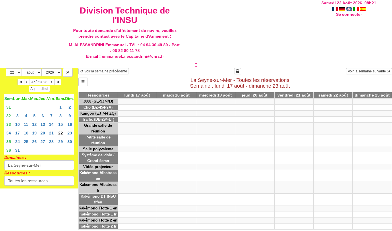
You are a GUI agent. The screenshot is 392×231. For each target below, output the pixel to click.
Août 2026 (39, 82)
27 (42, 141)
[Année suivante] (57, 82)
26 (34, 141)
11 (26, 124)
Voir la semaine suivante (367, 71)
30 (69, 141)
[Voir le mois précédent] (27, 82)
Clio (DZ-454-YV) (98, 107)
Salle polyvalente (98, 149)
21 (51, 133)
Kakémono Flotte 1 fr (98, 214)
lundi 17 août (137, 95)
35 (8, 141)
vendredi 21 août (294, 95)
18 (26, 133)
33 (8, 124)
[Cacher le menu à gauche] (83, 82)
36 (8, 150)
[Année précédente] (21, 82)
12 (34, 124)
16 (69, 124)
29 (60, 141)
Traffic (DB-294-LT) (98, 119)
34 (8, 133)
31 (8, 107)
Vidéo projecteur (98, 167)
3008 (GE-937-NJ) (98, 101)
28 (51, 141)
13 (42, 124)
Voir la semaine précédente (105, 71)
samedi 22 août (333, 95)
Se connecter (349, 14)
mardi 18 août (176, 95)
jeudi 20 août (254, 95)
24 (17, 141)
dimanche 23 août (372, 95)
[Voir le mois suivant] (52, 82)
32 (8, 115)
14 (51, 124)
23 (69, 133)
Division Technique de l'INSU (125, 15)
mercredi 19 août (215, 95)
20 (42, 133)
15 (60, 124)
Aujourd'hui (39, 89)
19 (34, 133)
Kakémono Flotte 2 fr (98, 226)
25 (26, 141)
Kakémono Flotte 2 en (98, 220)
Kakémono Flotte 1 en (98, 208)
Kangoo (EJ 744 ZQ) (98, 113)
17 (17, 133)
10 (17, 124)
